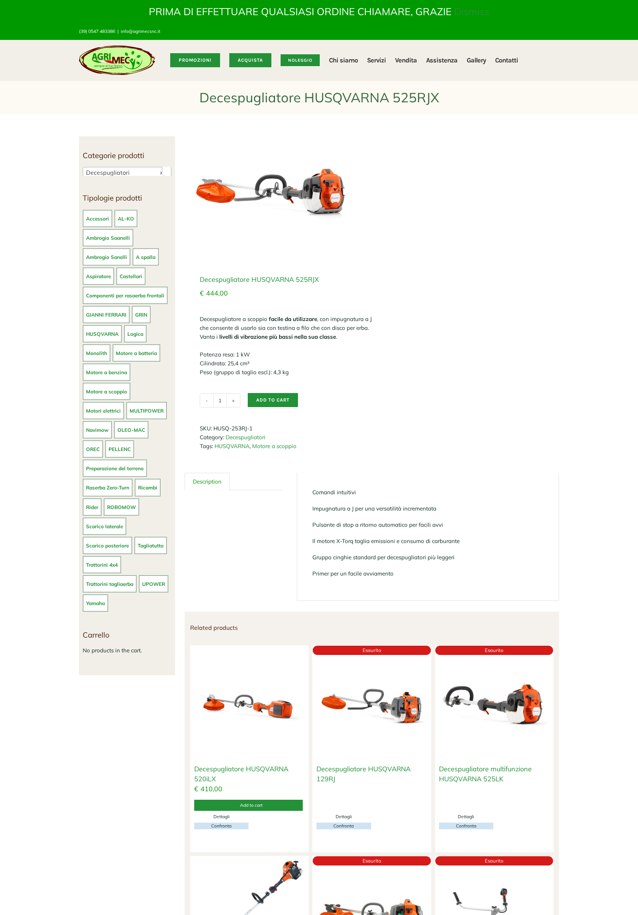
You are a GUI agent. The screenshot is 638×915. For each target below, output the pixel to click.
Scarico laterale (104, 526)
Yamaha (95, 603)
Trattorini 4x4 (102, 564)
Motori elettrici (103, 410)
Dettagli (221, 816)
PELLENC (120, 449)
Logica (135, 334)
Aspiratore (98, 276)
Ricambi (147, 487)
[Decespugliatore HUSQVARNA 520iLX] (249, 705)
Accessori (97, 218)
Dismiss (471, 11)
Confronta (221, 826)
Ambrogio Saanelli (108, 238)
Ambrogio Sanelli (106, 257)
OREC (93, 449)
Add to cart (272, 400)
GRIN (141, 314)
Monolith (96, 353)
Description (207, 481)
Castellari (131, 276)
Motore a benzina (106, 372)
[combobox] (127, 172)
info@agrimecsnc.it (140, 31)
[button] (547, 60)
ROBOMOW (121, 507)
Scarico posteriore (107, 545)
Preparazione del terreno (115, 468)
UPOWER (153, 584)
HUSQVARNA (232, 446)
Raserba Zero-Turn (107, 487)
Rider (92, 507)
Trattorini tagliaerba (109, 584)
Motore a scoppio (274, 446)
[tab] (207, 481)
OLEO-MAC (131, 430)
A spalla (145, 257)
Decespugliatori (245, 437)
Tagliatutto (151, 545)
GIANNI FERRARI (106, 314)
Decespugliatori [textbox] (125, 172)
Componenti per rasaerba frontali (125, 295)
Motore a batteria (136, 353)
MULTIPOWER (147, 410)
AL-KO (126, 218)
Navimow (97, 430)
